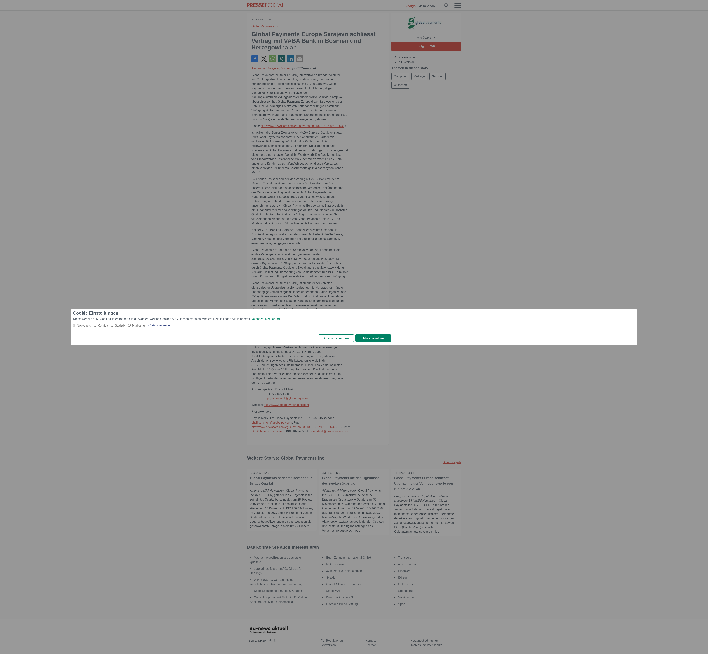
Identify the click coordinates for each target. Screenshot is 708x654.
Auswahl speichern (336, 338)
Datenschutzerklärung (265, 318)
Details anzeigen (160, 325)
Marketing (138, 325)
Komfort (103, 325)
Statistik (120, 325)
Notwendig (84, 325)
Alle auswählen (373, 338)
